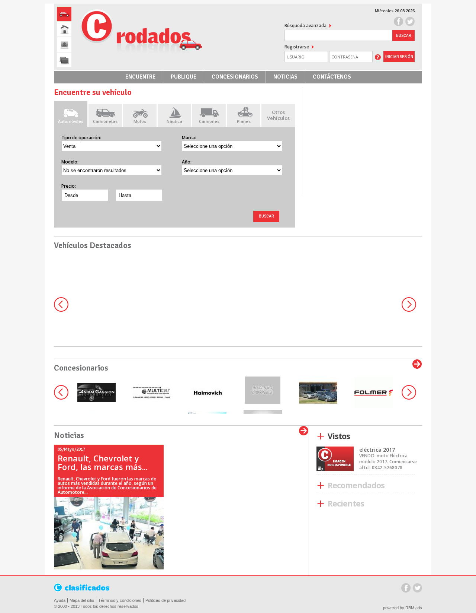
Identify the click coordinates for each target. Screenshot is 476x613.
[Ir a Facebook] (398, 22)
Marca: (189, 137)
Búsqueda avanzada (305, 25)
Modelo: (69, 162)
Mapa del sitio (82, 600)
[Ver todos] (417, 364)
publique (183, 76)
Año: (187, 162)
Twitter (417, 588)
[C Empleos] (64, 44)
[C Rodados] (64, 14)
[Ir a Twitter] (410, 22)
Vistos (322, 436)
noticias (285, 76)
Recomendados (322, 485)
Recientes (322, 503)
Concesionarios (235, 76)
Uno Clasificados (82, 588)
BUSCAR (266, 216)
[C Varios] (64, 60)
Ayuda (59, 600)
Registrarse (296, 47)
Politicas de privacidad (165, 600)
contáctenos (332, 76)
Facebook (406, 588)
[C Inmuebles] (64, 29)
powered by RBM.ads (402, 608)
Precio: (68, 186)
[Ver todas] (304, 431)
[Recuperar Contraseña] (378, 56)
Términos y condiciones (119, 600)
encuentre (140, 76)
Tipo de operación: (81, 137)
